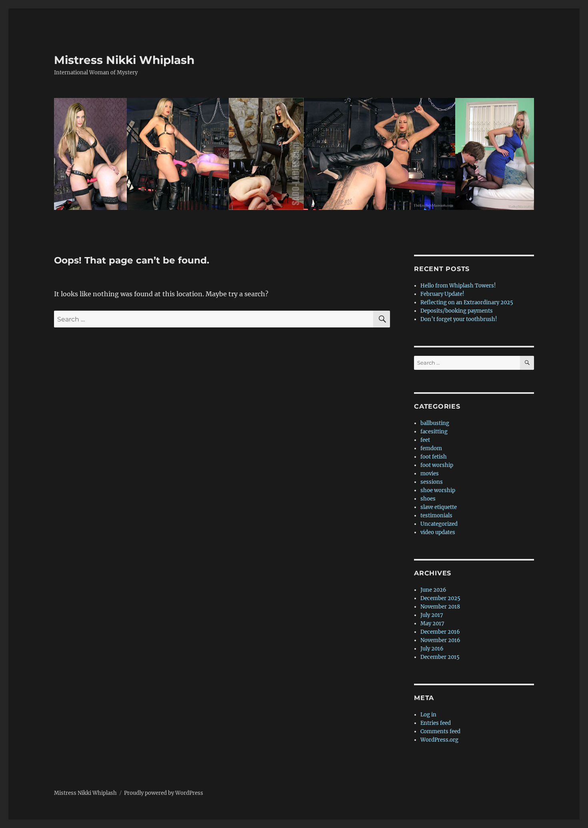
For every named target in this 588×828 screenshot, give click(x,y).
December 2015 (440, 657)
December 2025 (440, 598)
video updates (437, 532)
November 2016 (440, 640)
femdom (431, 448)
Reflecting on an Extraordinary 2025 (466, 302)
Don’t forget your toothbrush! (458, 319)
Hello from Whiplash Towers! (458, 285)
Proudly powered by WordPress (163, 793)
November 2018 (440, 606)
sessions (431, 482)
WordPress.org (439, 739)
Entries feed (435, 723)
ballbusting (434, 423)
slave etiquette (438, 507)
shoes (428, 498)
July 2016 (432, 648)
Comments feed (440, 731)
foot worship (436, 465)
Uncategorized (439, 524)
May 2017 (432, 623)
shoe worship (437, 490)
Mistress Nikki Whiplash (124, 60)
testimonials (436, 515)
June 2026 (433, 590)
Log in (428, 714)
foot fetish (433, 456)
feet (425, 440)
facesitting (434, 431)
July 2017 (431, 615)
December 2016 (440, 631)
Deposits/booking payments (456, 310)
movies (429, 473)
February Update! (442, 294)
